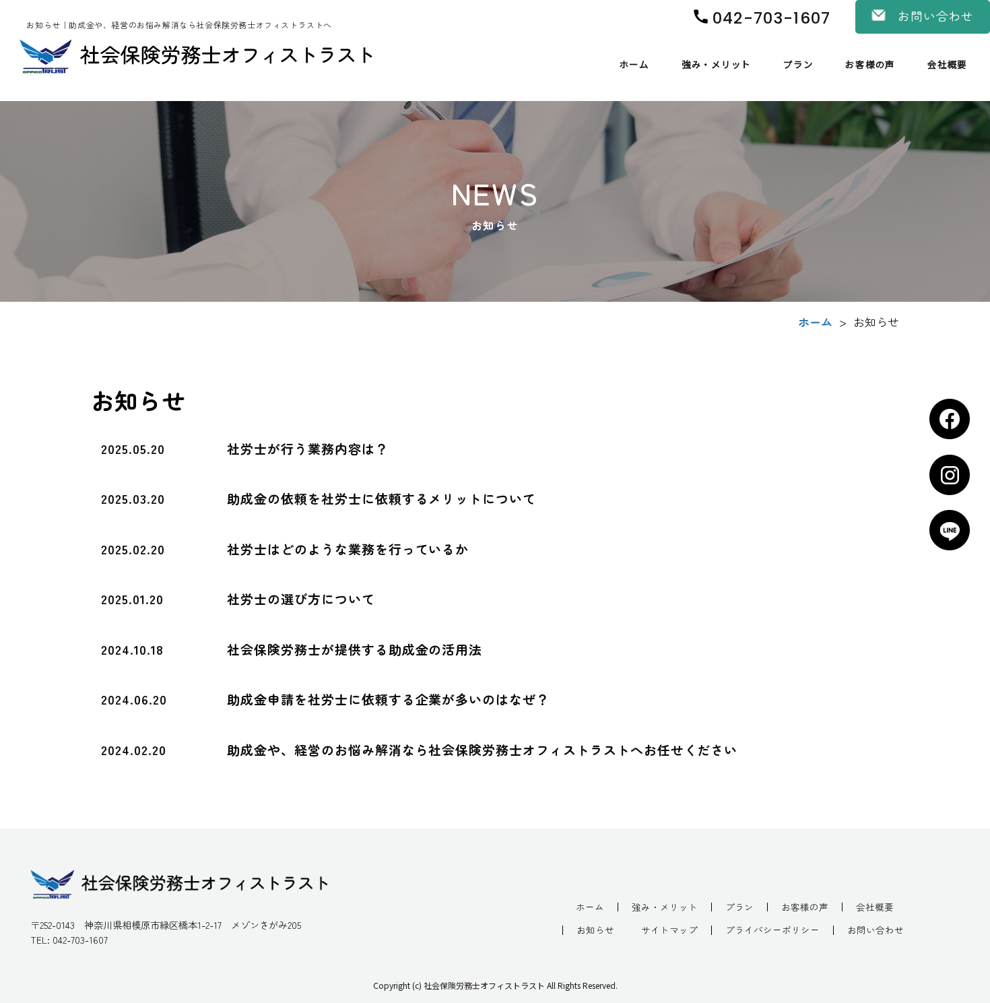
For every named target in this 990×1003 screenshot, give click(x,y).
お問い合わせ (875, 930)
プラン (798, 64)
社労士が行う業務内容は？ (307, 448)
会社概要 (947, 64)
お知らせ (595, 930)
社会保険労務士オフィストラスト (484, 985)
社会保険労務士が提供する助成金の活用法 (354, 649)
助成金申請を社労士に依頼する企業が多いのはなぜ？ (388, 699)
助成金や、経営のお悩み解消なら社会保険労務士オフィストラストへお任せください (482, 749)
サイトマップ (669, 930)
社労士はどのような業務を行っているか (348, 549)
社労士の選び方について (300, 598)
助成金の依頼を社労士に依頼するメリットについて (381, 498)
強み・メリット (716, 64)
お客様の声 (870, 64)
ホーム (634, 64)
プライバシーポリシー (772, 930)
